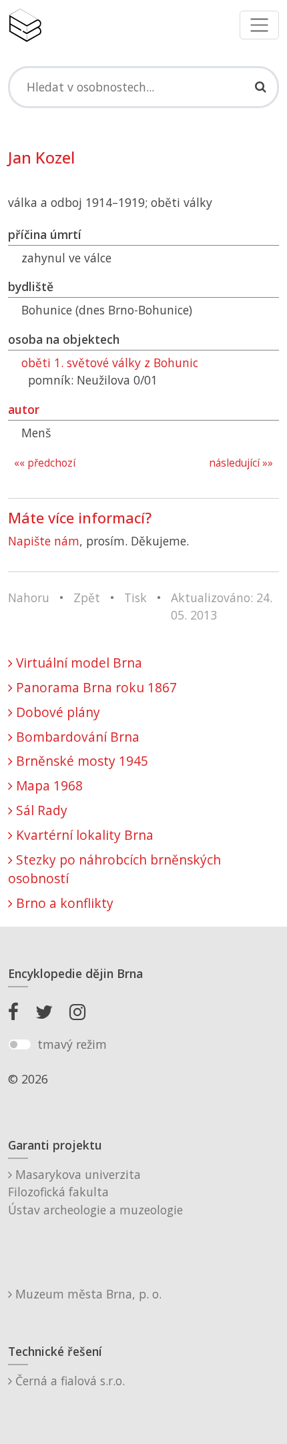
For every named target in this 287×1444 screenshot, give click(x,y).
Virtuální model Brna (77, 663)
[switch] (19, 1045)
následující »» (241, 463)
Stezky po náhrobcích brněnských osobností (114, 869)
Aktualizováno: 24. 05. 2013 (221, 606)
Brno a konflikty (63, 903)
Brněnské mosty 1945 (80, 761)
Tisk (135, 597)
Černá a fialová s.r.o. (68, 1381)
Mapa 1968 (48, 785)
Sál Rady (40, 810)
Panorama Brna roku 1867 (95, 687)
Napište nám (43, 541)
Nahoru (28, 597)
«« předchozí (44, 463)
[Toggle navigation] (259, 25)
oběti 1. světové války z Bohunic (109, 362)
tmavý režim (72, 1044)
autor (23, 409)
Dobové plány (56, 712)
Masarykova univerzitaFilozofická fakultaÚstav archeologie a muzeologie (95, 1192)
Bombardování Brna (76, 737)
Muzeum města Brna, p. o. (87, 1294)
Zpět (86, 597)
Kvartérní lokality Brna (83, 835)
